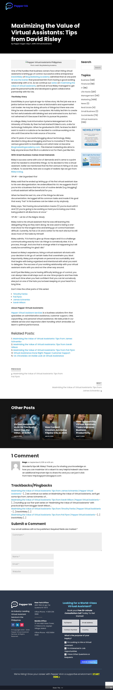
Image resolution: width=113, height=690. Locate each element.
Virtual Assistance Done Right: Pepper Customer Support (42, 353)
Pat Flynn (17, 296)
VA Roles (62, 6)
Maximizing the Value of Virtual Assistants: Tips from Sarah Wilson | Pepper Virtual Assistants (55, 499)
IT (82, 87)
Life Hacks (86, 91)
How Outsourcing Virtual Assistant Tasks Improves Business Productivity (86, 427)
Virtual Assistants (44, 44)
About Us (51, 6)
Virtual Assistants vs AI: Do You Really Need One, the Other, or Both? (25, 428)
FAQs (87, 6)
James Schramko (21, 299)
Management (87, 95)
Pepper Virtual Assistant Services (26, 312)
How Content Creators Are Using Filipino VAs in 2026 (56, 430)
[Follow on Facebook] (13, 625)
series (54, 83)
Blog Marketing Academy (37, 76)
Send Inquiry (89, 662)
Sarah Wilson (19, 302)
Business (85, 80)
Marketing (86, 99)
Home (41, 6)
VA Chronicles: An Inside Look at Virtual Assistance (39, 355)
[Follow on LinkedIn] (17, 625)
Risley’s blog (17, 171)
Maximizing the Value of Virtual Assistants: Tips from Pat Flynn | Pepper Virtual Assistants (53, 514)
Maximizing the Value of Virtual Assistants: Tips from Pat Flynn (44, 350)
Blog (94, 6)
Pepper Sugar (19, 44)
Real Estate (86, 107)
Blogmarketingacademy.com (25, 147)
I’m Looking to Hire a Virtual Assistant (77, 643)
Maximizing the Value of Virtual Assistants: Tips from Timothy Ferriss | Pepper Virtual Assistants (56, 508)
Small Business (88, 111)
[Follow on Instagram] (22, 625)
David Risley (17, 76)
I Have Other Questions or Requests (77, 655)
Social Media (87, 115)
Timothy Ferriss (20, 294)
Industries (75, 6)
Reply (98, 463)
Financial (85, 84)
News (83, 103)
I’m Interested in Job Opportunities (74, 650)
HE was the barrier (19, 80)
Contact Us (104, 6)
